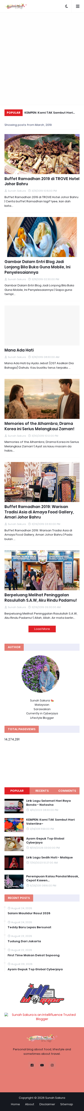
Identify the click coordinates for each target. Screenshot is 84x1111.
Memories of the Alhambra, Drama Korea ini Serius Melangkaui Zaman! (39, 426)
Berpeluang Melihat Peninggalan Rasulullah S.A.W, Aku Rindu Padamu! (40, 598)
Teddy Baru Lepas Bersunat (29, 927)
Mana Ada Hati (19, 350)
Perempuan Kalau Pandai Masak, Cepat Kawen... (52, 878)
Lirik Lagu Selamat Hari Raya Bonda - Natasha (48, 803)
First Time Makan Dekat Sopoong (34, 955)
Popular (17, 791)
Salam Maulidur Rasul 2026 (29, 913)
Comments (67, 791)
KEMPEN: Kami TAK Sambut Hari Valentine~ (48, 113)
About (29, 1104)
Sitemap (66, 1104)
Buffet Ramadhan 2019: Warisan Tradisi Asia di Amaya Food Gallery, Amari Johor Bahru (39, 512)
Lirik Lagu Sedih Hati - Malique (49, 858)
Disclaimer (47, 1104)
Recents (42, 791)
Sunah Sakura (55, 1098)
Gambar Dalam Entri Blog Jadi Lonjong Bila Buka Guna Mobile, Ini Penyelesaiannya (37, 267)
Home (15, 1104)
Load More (42, 629)
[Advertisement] (42, 58)
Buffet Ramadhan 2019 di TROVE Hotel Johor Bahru (42, 181)
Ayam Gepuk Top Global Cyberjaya (45, 841)
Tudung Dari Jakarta (24, 941)
